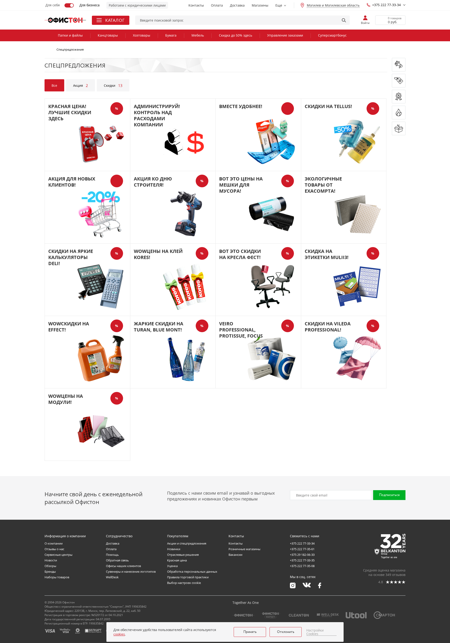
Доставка (237, 5)
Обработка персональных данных (192, 571)
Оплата (217, 5)
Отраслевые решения (183, 554)
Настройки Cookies (315, 632)
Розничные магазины (244, 549)
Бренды (50, 571)
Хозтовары (141, 35)
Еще (278, 5)
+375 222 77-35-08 (302, 566)
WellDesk (112, 577)
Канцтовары (108, 35)
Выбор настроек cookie (184, 582)
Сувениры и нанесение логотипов (131, 571)
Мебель (197, 35)
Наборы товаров (57, 577)
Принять (250, 632)
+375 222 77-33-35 (302, 560)
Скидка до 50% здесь (235, 35)
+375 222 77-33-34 (386, 5)
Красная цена (177, 560)
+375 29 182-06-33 (302, 554)
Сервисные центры (58, 554)
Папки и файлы (70, 35)
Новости (51, 560)
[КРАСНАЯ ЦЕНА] (398, 80)
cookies (119, 634)
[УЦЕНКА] (398, 128)
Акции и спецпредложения (186, 543)
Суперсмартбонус (332, 35)
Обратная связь (117, 560)
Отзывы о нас (54, 549)
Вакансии (235, 554)
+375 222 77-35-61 (302, 549)
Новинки (173, 549)
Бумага (170, 35)
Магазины (260, 5)
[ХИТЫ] (398, 112)
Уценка (172, 566)
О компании (54, 543)
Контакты (196, 5)
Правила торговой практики (188, 577)
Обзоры (50, 566)
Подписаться (389, 495)
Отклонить (285, 632)
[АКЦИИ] (398, 96)
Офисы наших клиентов (123, 566)
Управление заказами (285, 35)
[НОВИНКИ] (398, 64)
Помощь (112, 554)
